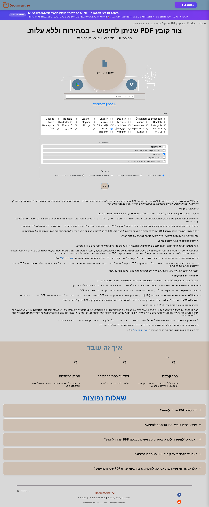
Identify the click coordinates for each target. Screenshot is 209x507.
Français (67, 118)
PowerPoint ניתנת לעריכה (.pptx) (68, 175)
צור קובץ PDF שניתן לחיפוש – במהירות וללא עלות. (159, 23)
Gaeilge (50, 118)
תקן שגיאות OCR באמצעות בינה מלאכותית (144, 161)
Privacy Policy (114, 497)
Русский (157, 128)
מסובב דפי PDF (66, 258)
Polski (51, 122)
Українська (138, 128)
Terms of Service (97, 497)
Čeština (140, 118)
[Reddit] (184, 502)
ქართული (120, 128)
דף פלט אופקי (156, 147)
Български (48, 125)
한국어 (158, 132)
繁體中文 (103, 132)
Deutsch (121, 118)
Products (192, 23)
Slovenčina (138, 125)
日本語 (140, 132)
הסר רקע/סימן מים (154, 158)
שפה (165, 114)
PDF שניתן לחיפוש (154, 175)
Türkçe (86, 125)
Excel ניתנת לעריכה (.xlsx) (99, 175)
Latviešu (121, 122)
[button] (131, 84)
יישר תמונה (157, 154)
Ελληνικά (67, 125)
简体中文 (121, 132)
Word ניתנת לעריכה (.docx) (128, 175)
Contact (82, 497)
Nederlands (65, 122)
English (104, 118)
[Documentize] (104, 492)
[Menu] (202, 5)
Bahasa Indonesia (152, 118)
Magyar (86, 122)
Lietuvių (103, 122)
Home (202, 23)
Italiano (140, 122)
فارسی (68, 128)
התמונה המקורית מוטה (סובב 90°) (148, 150)
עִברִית (105, 128)
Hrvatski (157, 122)
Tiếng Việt (102, 125)
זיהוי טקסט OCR (140, 330)
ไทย (52, 128)
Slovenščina (119, 125)
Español (85, 118)
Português (156, 125)
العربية (87, 128)
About (127, 497)
